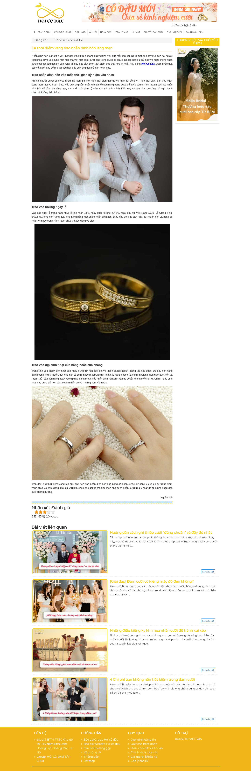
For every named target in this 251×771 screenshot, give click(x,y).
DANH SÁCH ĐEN (194, 32)
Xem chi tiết (208, 571)
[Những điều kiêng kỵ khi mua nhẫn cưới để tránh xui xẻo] (69, 650)
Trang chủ (44, 32)
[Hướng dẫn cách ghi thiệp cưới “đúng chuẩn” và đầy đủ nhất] (69, 552)
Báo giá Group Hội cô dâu (101, 739)
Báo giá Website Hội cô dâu (102, 744)
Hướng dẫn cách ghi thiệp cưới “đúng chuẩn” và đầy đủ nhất (161, 532)
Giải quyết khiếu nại (144, 756)
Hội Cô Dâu (148, 63)
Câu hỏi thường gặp (97, 748)
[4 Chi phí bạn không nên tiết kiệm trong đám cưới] (69, 699)
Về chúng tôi (92, 752)
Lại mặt (136, 32)
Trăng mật (122, 32)
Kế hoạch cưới (62, 32)
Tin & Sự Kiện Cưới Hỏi (68, 40)
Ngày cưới (106, 32)
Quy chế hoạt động (144, 744)
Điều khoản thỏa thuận (147, 748)
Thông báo (91, 756)
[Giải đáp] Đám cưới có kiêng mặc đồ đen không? (152, 581)
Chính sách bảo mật (144, 752)
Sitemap (89, 761)
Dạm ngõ (80, 32)
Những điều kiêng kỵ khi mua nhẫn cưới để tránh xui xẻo (158, 630)
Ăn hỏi (93, 32)
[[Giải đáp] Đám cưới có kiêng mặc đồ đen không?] (69, 601)
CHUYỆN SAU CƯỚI (153, 32)
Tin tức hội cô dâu (186, 25)
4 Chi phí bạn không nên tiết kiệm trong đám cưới (152, 679)
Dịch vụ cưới (174, 32)
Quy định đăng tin (143, 739)
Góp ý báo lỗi (139, 761)
